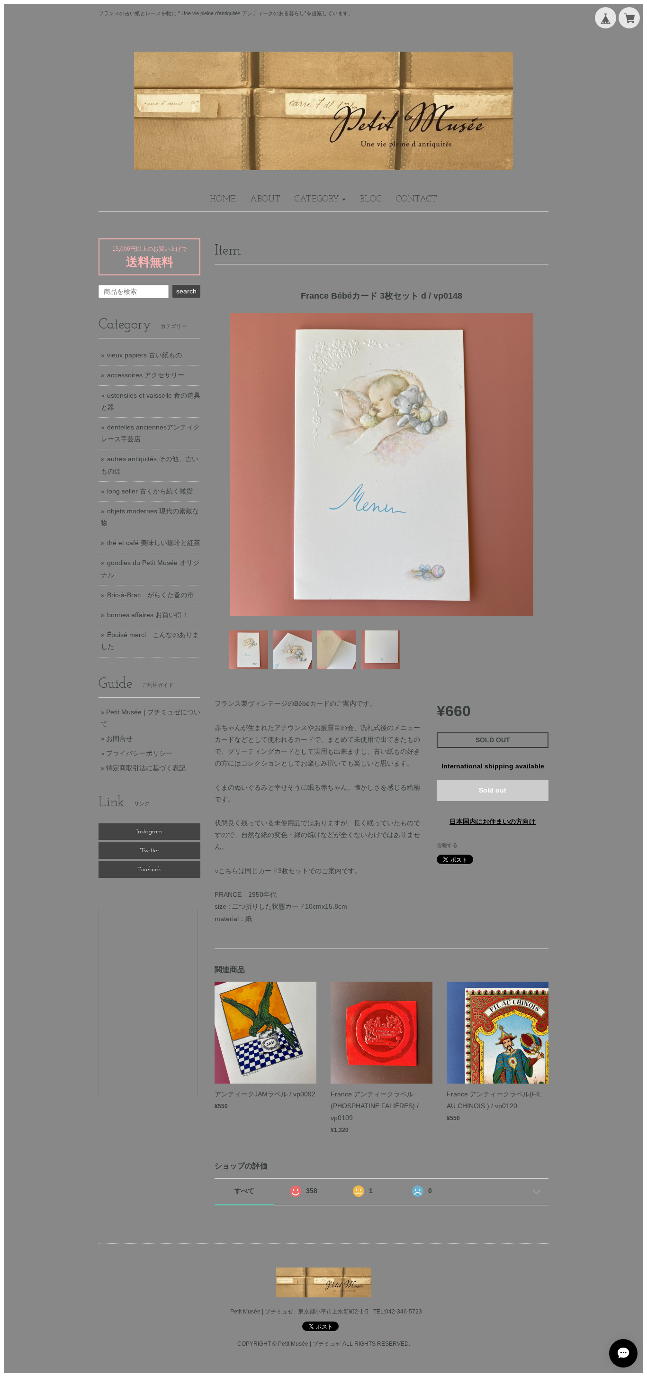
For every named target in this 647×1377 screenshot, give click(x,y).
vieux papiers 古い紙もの (144, 355)
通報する (447, 845)
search (186, 291)
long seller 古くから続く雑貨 (150, 491)
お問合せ (119, 738)
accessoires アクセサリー (145, 375)
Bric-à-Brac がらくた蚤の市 (150, 595)
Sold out (492, 790)
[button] (320, 199)
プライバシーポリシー (139, 753)
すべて (244, 1191)
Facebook (149, 869)
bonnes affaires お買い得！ (148, 615)
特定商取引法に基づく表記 (146, 768)
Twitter (149, 850)
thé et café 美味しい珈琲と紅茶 (153, 543)
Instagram (149, 831)
